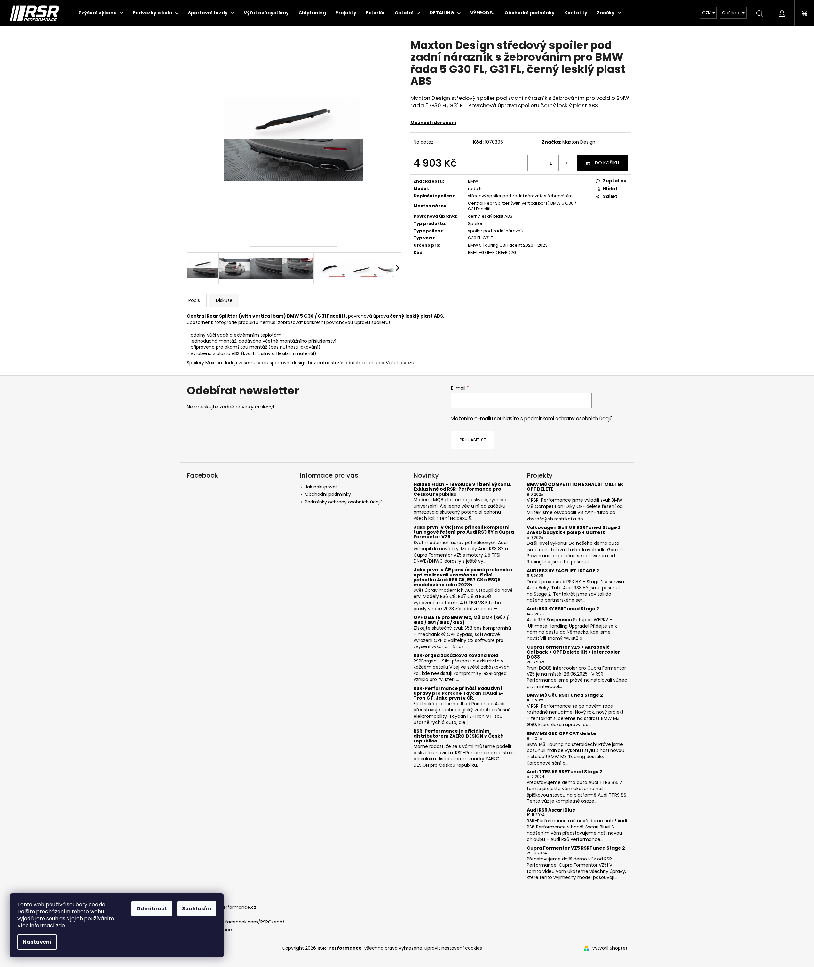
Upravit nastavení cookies (453, 948)
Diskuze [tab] (224, 300)
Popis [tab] (194, 300)
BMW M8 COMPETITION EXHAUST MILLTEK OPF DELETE (575, 487)
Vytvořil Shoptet (610, 948)
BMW (473, 181)
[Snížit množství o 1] (535, 163)
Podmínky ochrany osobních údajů (344, 502)
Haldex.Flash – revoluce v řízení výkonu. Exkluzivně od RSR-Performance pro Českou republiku (462, 489)
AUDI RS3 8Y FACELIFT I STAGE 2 (563, 570)
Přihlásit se (473, 440)
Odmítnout (151, 908)
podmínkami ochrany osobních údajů (568, 418)
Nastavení (37, 942)
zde (60, 925)
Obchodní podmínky (328, 494)
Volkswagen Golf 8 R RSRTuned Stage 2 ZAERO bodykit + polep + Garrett (574, 530)
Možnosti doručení (433, 122)
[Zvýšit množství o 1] (566, 163)
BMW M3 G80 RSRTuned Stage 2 (565, 695)
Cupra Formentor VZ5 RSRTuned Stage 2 (576, 848)
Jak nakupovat (321, 487)
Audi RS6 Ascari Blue (551, 810)
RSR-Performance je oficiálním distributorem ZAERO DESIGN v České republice (458, 736)
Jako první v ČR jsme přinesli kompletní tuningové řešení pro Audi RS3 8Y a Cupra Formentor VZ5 (464, 532)
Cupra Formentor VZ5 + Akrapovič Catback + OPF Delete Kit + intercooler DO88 (573, 652)
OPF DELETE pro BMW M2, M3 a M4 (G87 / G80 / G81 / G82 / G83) (461, 620)
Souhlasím (196, 908)
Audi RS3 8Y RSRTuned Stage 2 (563, 608)
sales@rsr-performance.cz (226, 907)
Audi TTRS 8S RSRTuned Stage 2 (565, 771)
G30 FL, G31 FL (481, 238)
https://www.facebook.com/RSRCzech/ (240, 922)
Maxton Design (578, 142)
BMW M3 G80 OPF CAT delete (561, 733)
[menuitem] (101, 13)
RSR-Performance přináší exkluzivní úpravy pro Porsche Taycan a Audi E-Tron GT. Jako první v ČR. (458, 693)
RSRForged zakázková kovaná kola (456, 655)
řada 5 (475, 189)
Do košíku (607, 163)
